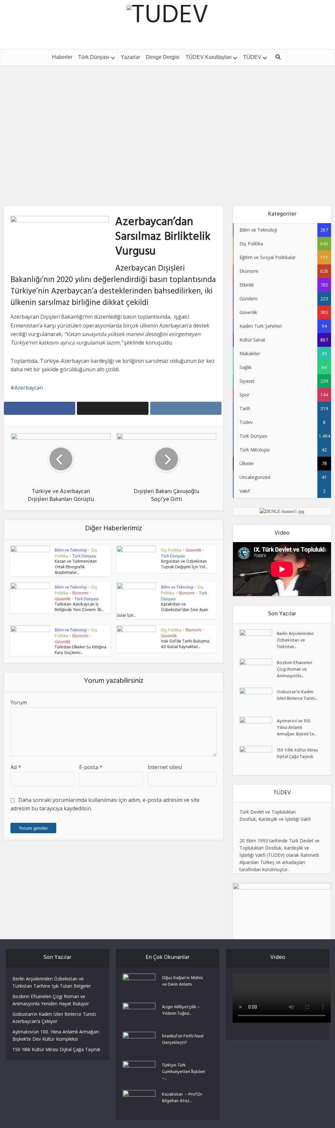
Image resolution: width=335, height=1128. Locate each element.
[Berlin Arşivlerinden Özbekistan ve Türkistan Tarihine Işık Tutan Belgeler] (258, 640)
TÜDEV (252, 57)
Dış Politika (167, 124)
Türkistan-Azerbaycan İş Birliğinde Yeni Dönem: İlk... (79, 607)
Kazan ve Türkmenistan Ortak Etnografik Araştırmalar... (76, 567)
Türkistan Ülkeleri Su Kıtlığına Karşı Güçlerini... (80, 650)
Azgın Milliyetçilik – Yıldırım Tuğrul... (181, 1010)
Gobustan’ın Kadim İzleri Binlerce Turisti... (297, 695)
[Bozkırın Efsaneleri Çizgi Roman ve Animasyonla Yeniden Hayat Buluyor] (258, 670)
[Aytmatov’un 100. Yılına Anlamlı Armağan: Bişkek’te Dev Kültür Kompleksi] (258, 728)
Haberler (62, 57)
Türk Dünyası (93, 57)
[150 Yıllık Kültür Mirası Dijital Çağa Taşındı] (258, 757)
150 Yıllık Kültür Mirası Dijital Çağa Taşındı (297, 753)
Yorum (18, 702)
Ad (15, 767)
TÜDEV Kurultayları (208, 57)
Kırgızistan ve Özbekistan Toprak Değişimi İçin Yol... (184, 565)
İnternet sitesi (165, 767)
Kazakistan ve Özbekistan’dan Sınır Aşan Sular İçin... (162, 610)
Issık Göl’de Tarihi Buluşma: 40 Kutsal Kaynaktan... (185, 644)
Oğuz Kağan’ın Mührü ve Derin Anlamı (182, 981)
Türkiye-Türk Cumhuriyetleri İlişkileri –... (183, 1071)
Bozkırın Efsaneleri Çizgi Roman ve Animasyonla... (294, 669)
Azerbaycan (28, 387)
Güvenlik (193, 550)
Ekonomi (80, 593)
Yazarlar (130, 57)
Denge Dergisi (163, 57)
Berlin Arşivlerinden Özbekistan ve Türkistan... (295, 640)
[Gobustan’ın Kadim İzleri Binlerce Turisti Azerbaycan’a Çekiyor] (258, 699)
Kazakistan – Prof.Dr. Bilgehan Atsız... (182, 1097)
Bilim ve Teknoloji (71, 550)
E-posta (90, 767)
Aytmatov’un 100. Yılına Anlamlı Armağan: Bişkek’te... (296, 727)
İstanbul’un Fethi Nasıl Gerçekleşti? (182, 1039)
